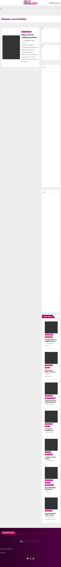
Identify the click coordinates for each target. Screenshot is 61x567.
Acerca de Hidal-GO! (6, 549)
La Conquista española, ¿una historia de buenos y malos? (50, 431)
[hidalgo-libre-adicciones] (51, 35)
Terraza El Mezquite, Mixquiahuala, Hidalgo (50, 489)
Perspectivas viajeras (50, 398)
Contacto (3, 553)
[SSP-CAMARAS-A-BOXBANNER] (51, 52)
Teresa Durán (50, 460)
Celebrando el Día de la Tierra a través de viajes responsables (50, 402)
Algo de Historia (49, 334)
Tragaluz (47, 426)
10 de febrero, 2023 (28, 40)
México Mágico (48, 510)
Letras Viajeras (48, 365)
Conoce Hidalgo (49, 480)
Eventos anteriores (26, 31)
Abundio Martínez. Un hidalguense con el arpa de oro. (51, 341)
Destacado (47, 482)
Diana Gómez (49, 404)
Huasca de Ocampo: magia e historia (50, 514)
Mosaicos (47, 367)
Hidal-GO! (48, 491)
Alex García (49, 432)
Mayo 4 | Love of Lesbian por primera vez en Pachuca (29, 37)
